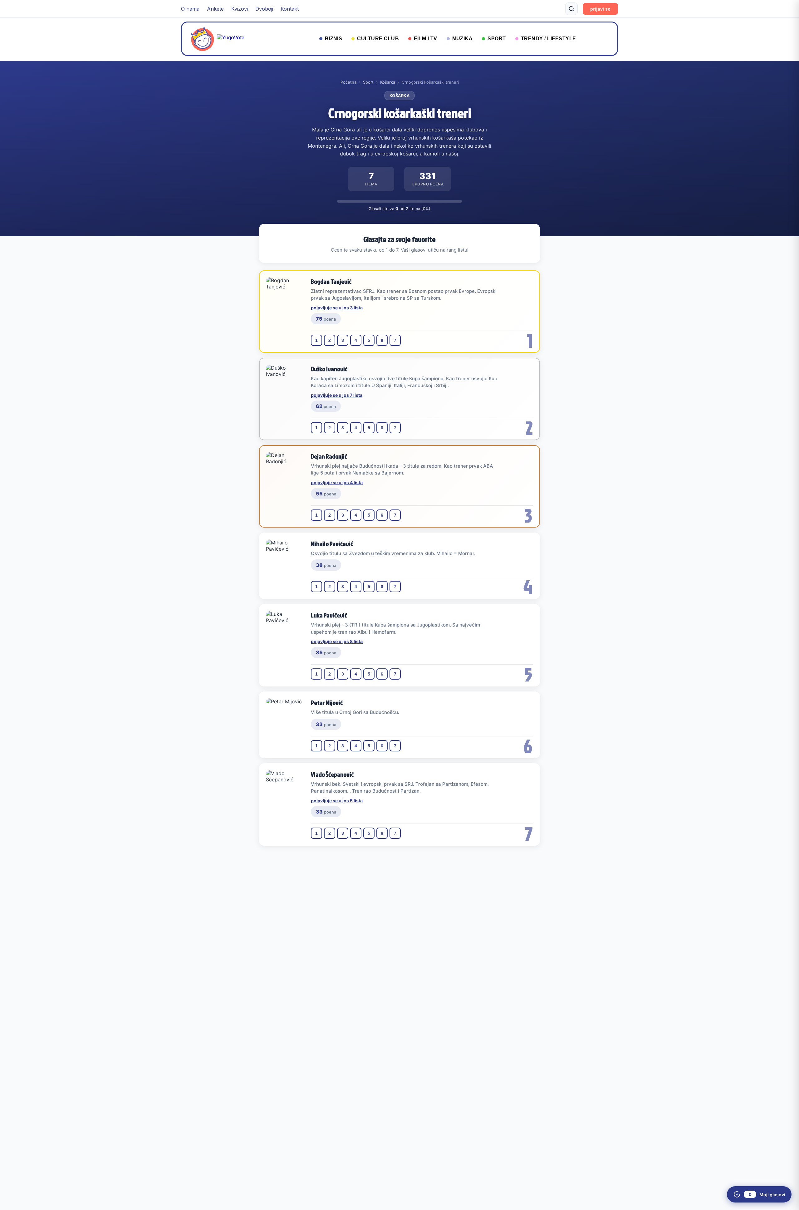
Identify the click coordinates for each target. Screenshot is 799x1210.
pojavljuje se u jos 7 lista (336, 395)
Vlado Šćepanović (332, 774)
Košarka (387, 82)
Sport (368, 82)
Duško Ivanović (329, 368)
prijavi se (600, 9)
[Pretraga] (571, 8)
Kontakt (290, 9)
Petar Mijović (327, 702)
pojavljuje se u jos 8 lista (337, 641)
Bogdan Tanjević (331, 281)
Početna (348, 82)
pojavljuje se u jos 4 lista (337, 482)
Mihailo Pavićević (332, 543)
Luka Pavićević (329, 615)
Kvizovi (239, 9)
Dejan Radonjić (329, 456)
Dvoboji (264, 9)
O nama (190, 9)
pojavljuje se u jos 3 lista (337, 307)
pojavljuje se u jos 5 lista (337, 800)
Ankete (215, 9)
